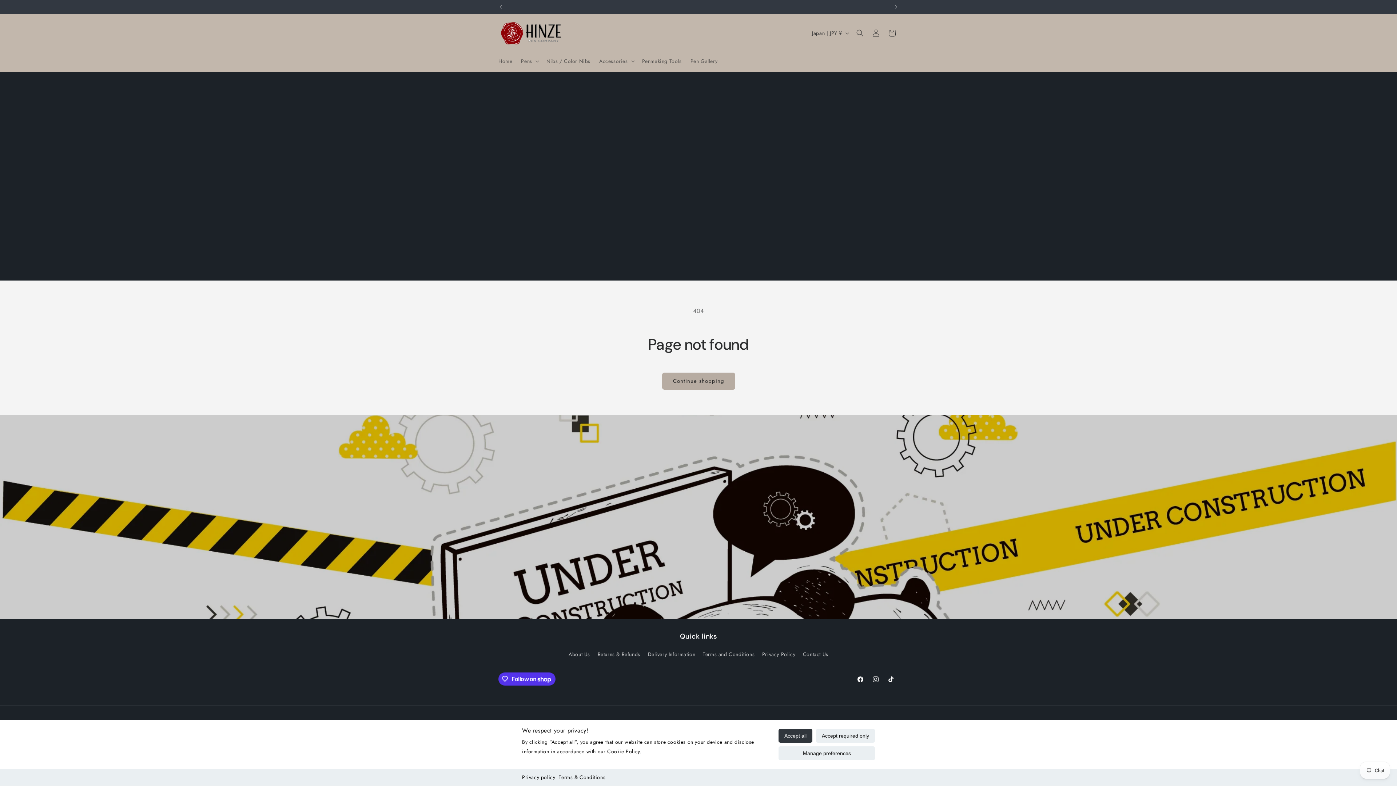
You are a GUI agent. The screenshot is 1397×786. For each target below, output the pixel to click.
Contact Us (815, 654)
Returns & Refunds (619, 654)
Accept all (795, 736)
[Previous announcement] (501, 7)
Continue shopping (698, 381)
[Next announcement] (896, 7)
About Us (579, 654)
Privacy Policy (778, 654)
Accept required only (845, 736)
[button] (529, 61)
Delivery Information (672, 654)
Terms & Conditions (582, 777)
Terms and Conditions (729, 654)
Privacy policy (538, 777)
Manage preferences (827, 753)
